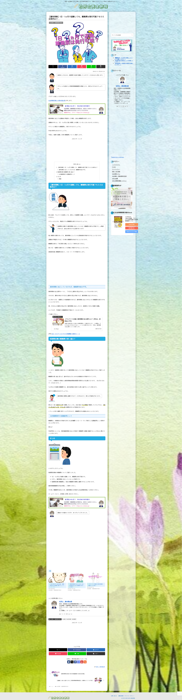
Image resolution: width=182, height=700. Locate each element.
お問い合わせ (114, 696)
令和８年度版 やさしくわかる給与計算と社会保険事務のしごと (131, 219)
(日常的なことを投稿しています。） (124, 61)
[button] (100, 66)
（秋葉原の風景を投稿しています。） (124, 64)
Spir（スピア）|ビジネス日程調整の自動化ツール (66, 334)
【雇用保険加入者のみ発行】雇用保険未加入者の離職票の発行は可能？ (76, 585)
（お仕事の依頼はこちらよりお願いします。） (124, 58)
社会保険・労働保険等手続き (55, 619)
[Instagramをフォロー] (67, 614)
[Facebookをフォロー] (64, 614)
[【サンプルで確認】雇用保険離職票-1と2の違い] (96, 578)
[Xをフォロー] (62, 614)
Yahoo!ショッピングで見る (131, 231)
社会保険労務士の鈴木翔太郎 (56, 100)
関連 (60, 179)
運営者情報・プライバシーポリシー (126, 696)
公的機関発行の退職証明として (67, 174)
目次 (74, 164)
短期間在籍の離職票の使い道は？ (66, 172)
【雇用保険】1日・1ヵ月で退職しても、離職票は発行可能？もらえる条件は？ (77, 167)
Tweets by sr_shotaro (117, 157)
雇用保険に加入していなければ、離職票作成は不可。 (72, 169)
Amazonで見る (132, 224)
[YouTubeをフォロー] (69, 614)
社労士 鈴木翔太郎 (65, 601)
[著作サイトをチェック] (60, 614)
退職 (64, 619)
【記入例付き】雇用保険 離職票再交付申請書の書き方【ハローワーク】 (57, 585)
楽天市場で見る (132, 228)
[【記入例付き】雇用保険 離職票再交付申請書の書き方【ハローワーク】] (57, 578)
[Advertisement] (76, 150)
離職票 (74, 619)
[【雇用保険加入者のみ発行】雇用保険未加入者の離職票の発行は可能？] (77, 578)
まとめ (59, 176)
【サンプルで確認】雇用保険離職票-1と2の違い (96, 584)
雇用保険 (69, 619)
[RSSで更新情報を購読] (71, 614)
